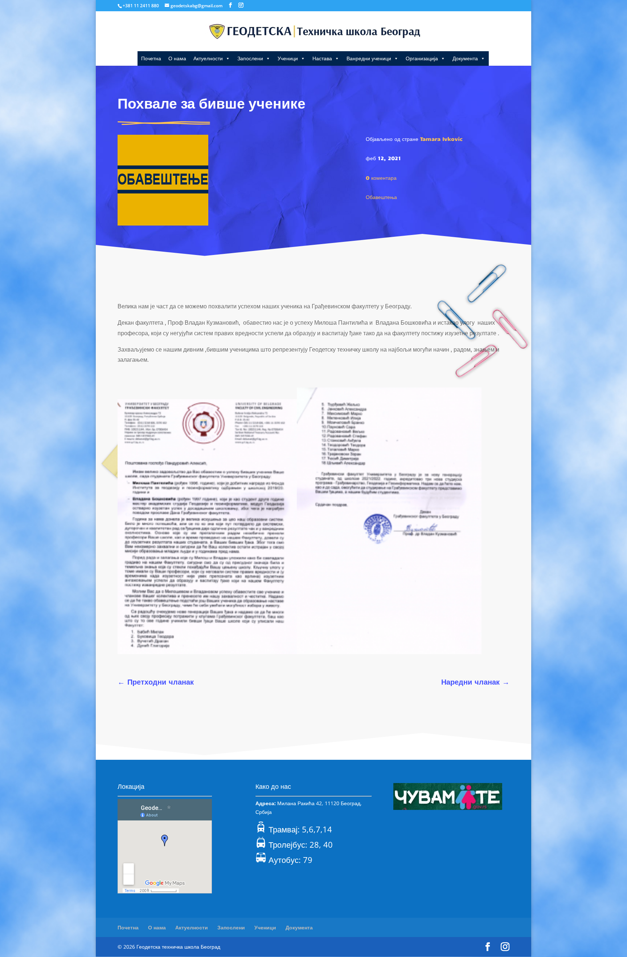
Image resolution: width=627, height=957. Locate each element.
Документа (465, 58)
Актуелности (208, 58)
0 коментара (381, 177)
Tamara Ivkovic (441, 138)
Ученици (288, 58)
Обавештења (381, 197)
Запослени (250, 58)
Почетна (151, 58)
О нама (177, 58)
